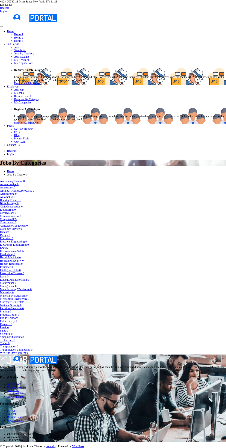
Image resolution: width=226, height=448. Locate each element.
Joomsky (51, 446)
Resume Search (15, 387)
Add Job (12, 413)
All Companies (15, 396)
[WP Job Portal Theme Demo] (28, 17)
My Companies (15, 420)
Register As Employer (26, 122)
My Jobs (12, 410)
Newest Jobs (14, 383)
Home (10, 171)
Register (4, 7)
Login (3, 11)
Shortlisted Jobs (16, 393)
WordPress (78, 446)
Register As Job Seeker (27, 83)
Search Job (13, 390)
